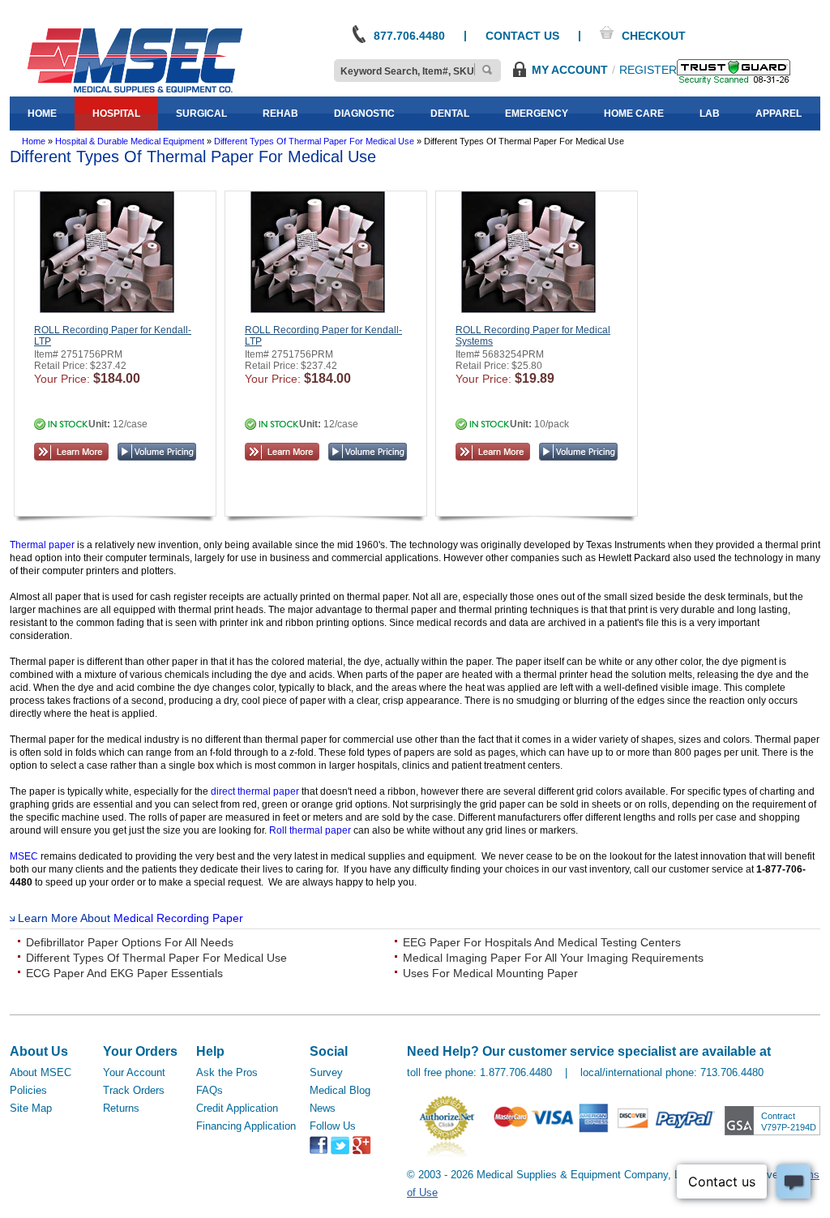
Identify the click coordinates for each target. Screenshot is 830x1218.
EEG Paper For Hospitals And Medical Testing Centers (542, 942)
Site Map (31, 1108)
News (323, 1108)
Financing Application (246, 1126)
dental (449, 113)
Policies (28, 1090)
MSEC (24, 856)
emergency (536, 113)
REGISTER (648, 69)
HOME (42, 113)
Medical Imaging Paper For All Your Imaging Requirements (553, 957)
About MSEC (40, 1072)
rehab (280, 113)
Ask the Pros (227, 1072)
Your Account (134, 1072)
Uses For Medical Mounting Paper (490, 973)
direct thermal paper (255, 791)
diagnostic (364, 113)
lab (710, 113)
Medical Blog (340, 1090)
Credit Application (237, 1108)
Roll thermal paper (310, 830)
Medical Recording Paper (178, 917)
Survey (326, 1072)
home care (634, 113)
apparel (778, 113)
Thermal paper (42, 545)
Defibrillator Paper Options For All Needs (129, 942)
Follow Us (333, 1126)
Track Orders (134, 1090)
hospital (116, 113)
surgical (201, 113)
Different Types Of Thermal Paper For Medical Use (156, 957)
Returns (121, 1108)
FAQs (209, 1090)
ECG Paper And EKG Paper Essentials (124, 973)
